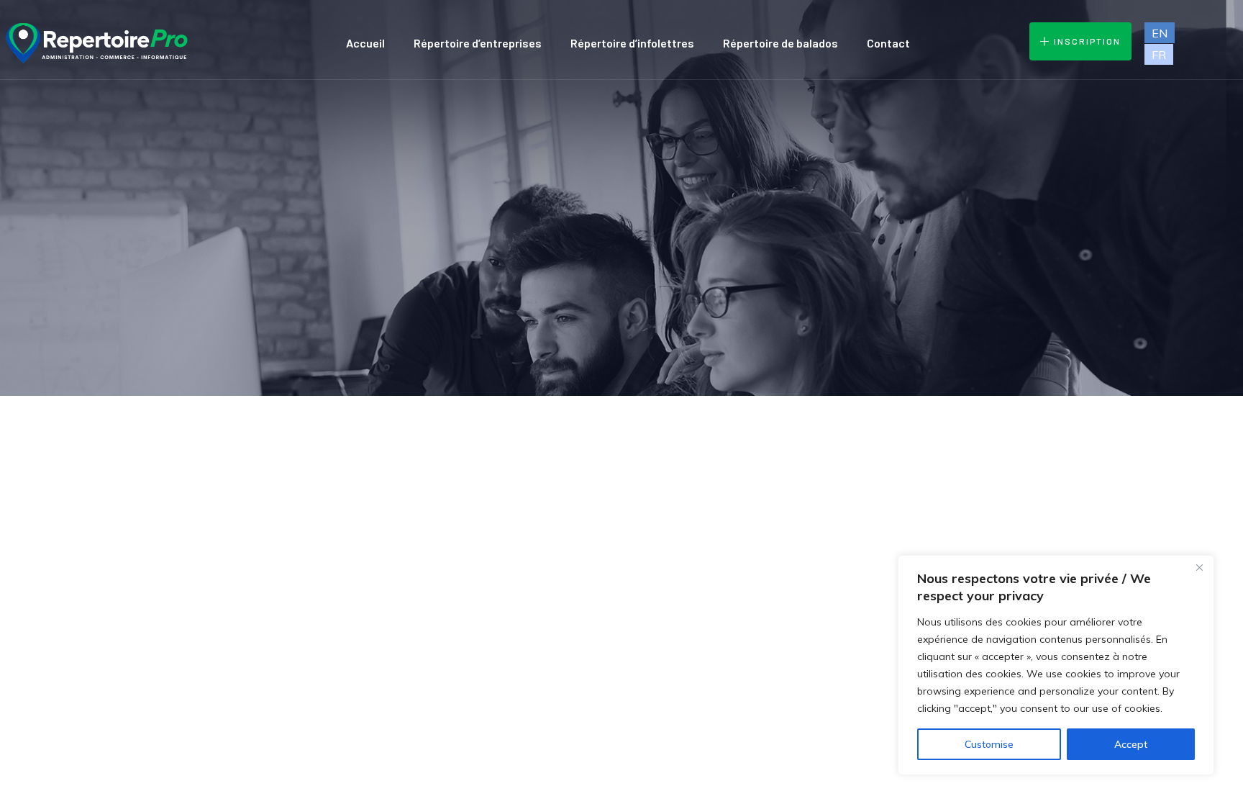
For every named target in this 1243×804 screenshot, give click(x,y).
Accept (1130, 744)
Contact (888, 43)
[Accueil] (96, 43)
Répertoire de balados (780, 43)
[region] (1056, 665)
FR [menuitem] (1159, 55)
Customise (989, 744)
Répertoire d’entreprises (478, 43)
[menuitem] (1159, 32)
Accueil (365, 43)
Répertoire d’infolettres (632, 43)
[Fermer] (1199, 567)
